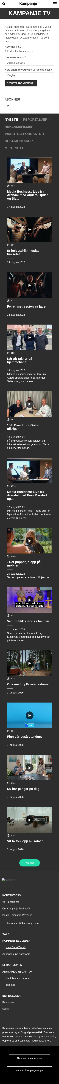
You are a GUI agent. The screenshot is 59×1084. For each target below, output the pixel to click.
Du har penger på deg (23, 789)
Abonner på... (13, 46)
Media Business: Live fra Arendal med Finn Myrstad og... (27, 495)
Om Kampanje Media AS (16, 908)
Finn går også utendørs (24, 736)
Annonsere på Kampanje (16, 954)
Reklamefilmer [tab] (19, 126)
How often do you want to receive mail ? (28, 69)
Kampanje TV (29, 13)
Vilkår (5, 1009)
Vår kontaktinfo (10, 902)
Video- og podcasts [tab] (23, 134)
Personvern (8, 1002)
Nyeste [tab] (11, 119)
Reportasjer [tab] (35, 119)
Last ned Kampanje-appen (29, 1070)
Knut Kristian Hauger (17, 978)
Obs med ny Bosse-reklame (27, 684)
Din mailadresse (14, 57)
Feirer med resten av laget (26, 306)
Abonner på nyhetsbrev (29, 1058)
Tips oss (10, 984)
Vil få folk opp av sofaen (25, 841)
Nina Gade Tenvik (16, 947)
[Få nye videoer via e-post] (8, 106)
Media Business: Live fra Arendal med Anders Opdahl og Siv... (28, 195)
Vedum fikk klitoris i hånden (28, 621)
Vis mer (29, 862)
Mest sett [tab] (14, 148)
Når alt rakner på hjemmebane (19, 360)
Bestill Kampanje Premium (17, 915)
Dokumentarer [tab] (19, 141)
